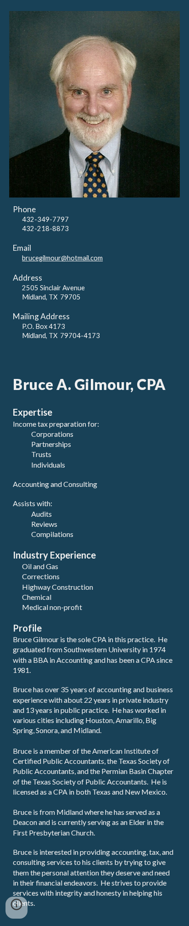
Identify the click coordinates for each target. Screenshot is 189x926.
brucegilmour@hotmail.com (62, 258)
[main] (94, 272)
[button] (17, 908)
